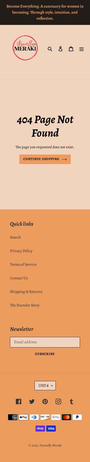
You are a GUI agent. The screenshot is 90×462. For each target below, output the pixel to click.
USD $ (43, 385)
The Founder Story (25, 305)
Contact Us (19, 278)
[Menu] (81, 48)
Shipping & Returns (26, 291)
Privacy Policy (21, 251)
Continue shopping (41, 159)
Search (15, 237)
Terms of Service (23, 264)
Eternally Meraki (51, 445)
